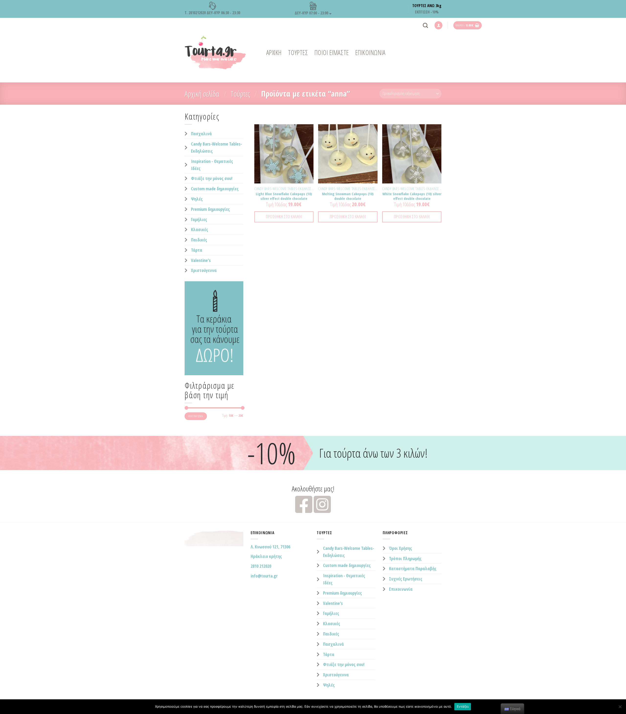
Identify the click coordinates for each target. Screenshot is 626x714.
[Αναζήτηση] (425, 25)
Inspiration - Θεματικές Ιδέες (212, 164)
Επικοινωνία (401, 589)
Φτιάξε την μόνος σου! (211, 178)
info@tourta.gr (264, 576)
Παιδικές (199, 240)
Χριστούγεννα (204, 270)
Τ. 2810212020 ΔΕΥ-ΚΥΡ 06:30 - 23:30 (212, 12)
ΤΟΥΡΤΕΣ (298, 52)
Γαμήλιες (199, 219)
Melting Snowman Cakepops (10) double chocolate (348, 196)
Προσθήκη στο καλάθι (284, 216)
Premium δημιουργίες (210, 209)
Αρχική (274, 52)
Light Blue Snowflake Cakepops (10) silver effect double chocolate (284, 196)
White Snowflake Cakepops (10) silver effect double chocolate (411, 196)
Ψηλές (197, 199)
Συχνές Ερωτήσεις (405, 579)
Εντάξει (463, 706)
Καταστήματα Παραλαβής (412, 568)
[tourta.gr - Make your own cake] (215, 52)
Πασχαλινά (201, 133)
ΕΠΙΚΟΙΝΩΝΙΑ (370, 52)
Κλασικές (199, 229)
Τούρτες (240, 93)
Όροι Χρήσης (400, 548)
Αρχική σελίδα (202, 93)
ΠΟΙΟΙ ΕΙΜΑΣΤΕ (331, 52)
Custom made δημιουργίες (215, 189)
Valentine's (201, 260)
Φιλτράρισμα (195, 416)
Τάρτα (196, 250)
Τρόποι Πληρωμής (405, 558)
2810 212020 (261, 566)
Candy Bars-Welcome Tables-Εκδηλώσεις (216, 147)
